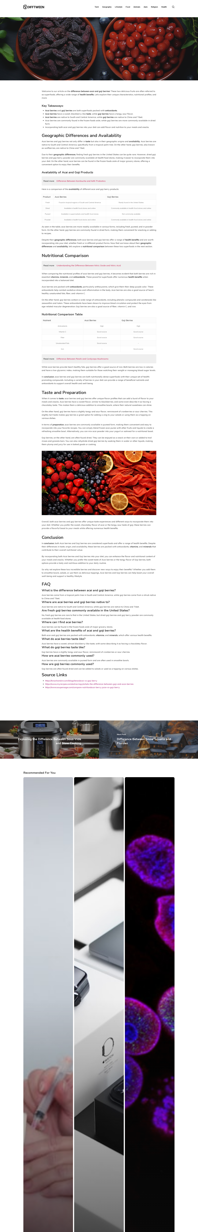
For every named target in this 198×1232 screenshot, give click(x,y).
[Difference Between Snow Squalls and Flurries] (148, 739)
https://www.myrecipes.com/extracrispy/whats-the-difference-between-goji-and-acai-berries (89, 684)
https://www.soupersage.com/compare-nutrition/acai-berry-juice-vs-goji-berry (82, 687)
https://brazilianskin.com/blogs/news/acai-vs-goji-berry (71, 680)
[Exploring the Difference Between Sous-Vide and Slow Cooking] (49, 739)
